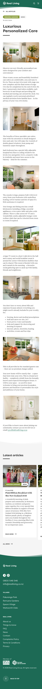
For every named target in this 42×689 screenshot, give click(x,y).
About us (7, 621)
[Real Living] (11, 3)
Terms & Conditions (11, 643)
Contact (6, 636)
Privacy (6, 646)
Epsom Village (9, 604)
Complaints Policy (11, 639)
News (5, 632)
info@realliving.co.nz (13, 584)
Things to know (9, 625)
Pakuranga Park (10, 597)
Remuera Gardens (11, 17)
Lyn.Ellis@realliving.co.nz (17, 430)
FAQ (5, 628)
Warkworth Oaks (10, 608)
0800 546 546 (10, 580)
